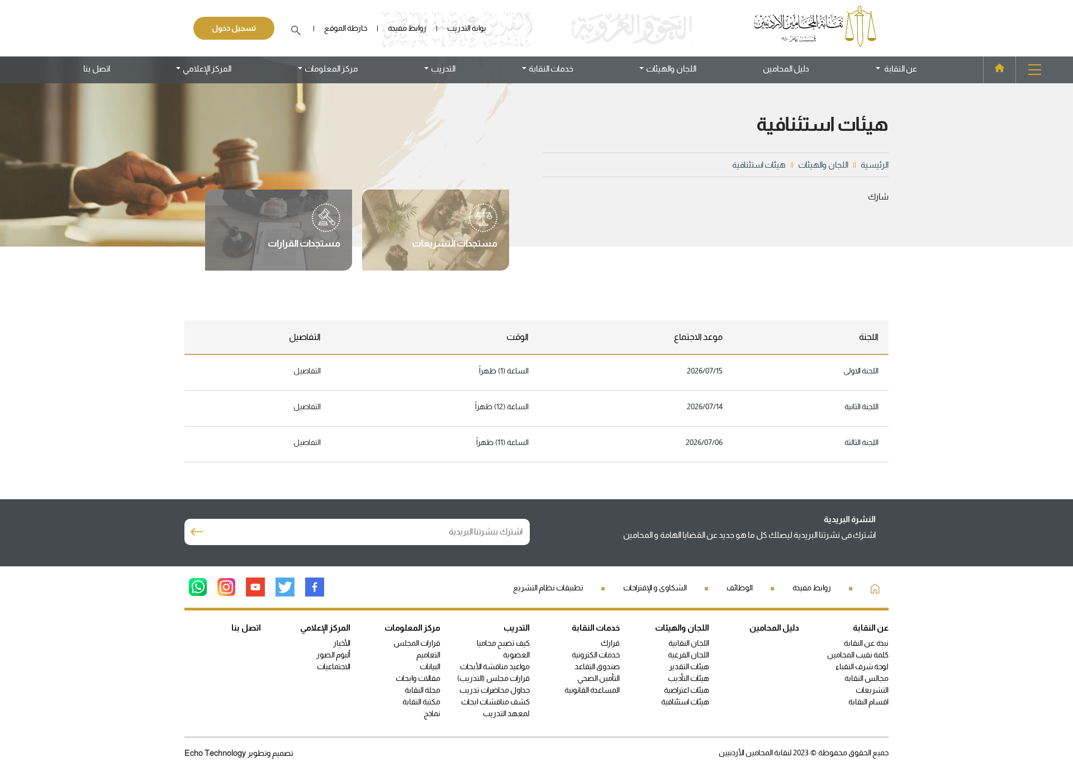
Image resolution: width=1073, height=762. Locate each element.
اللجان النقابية (688, 642)
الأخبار (341, 642)
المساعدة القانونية (592, 689)
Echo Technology (216, 753)
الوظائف (740, 587)
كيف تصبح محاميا (503, 642)
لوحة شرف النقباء (862, 666)
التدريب (517, 627)
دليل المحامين (786, 68)
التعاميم (428, 654)
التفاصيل (307, 370)
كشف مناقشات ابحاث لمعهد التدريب (495, 707)
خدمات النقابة (596, 627)
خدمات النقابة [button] (551, 68)
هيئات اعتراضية (686, 689)
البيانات (430, 666)
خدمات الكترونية (596, 654)
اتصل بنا (96, 68)
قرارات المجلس (416, 642)
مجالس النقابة (866, 678)
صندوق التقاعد (597, 666)
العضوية (516, 654)
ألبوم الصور (333, 654)
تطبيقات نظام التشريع (548, 587)
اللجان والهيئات (682, 627)
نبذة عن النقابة (866, 642)
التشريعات (872, 689)
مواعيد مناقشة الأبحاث (495, 666)
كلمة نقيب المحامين (858, 654)
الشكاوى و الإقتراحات (655, 587)
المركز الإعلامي (325, 627)
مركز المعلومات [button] (331, 68)
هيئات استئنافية (685, 701)
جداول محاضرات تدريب (494, 689)
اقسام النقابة (868, 701)
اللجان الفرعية (688, 654)
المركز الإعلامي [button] (207, 68)
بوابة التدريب (466, 27)
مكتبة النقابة (421, 701)
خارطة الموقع (345, 27)
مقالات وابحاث (418, 678)
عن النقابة (871, 627)
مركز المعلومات (412, 627)
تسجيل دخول (234, 27)
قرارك (610, 642)
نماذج (432, 713)
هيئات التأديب (688, 678)
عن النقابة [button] (899, 68)
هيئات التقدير (689, 666)
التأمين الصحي (598, 678)
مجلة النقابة (422, 689)
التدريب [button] (443, 68)
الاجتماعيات (333, 666)
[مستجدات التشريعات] (454, 230)
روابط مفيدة (407, 27)
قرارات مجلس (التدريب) (493, 678)
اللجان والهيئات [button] (671, 68)
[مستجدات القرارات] (304, 230)
